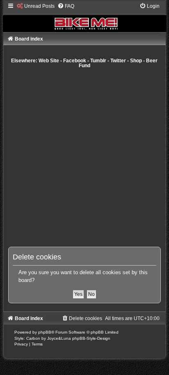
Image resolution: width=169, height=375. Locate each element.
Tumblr (98, 60)
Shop (136, 60)
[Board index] (84, 17)
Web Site (49, 60)
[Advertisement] (84, 157)
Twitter (118, 60)
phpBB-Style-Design (91, 338)
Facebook (74, 60)
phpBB (44, 332)
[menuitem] (36, 6)
